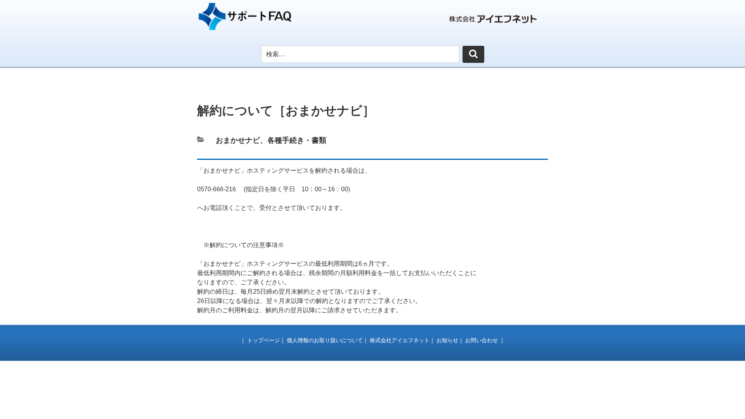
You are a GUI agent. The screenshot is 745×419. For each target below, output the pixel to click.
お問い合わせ (481, 340)
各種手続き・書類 (296, 140)
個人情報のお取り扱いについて (325, 340)
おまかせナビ (238, 140)
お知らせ (447, 340)
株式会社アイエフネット (400, 340)
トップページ (263, 340)
